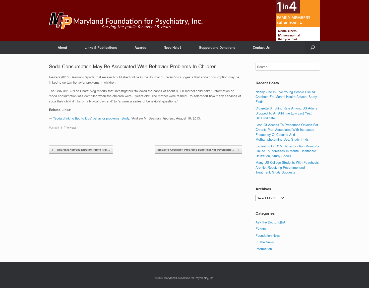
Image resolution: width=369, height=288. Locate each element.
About (62, 47)
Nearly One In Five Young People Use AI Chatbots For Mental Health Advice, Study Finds (286, 96)
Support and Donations (217, 47)
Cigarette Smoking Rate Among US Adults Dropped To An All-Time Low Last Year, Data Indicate (286, 113)
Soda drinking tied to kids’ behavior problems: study (91, 118)
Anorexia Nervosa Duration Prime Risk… (81, 149)
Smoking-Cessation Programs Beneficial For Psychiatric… (198, 149)
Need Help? (172, 47)
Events (261, 228)
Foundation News (268, 235)
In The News (69, 127)
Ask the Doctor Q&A (270, 222)
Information (264, 248)
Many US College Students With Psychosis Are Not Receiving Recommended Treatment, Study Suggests (287, 167)
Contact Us (261, 47)
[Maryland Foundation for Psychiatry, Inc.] (126, 20)
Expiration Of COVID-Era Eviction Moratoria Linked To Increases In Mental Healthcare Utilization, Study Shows (287, 151)
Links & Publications (101, 47)
